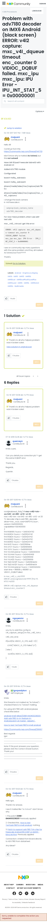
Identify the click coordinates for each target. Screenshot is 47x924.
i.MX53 (21, 276)
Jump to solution (14, 128)
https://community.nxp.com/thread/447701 (23, 151)
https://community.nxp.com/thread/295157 (23, 729)
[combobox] (23, 101)
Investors (30, 884)
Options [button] (39, 111)
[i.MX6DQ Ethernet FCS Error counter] (37, 376)
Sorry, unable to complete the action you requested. (20, 917)
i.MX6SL (26, 283)
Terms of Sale (23, 899)
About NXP (9, 884)
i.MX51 (15, 276)
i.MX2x (10, 276)
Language (36, 11)
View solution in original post (19, 346)
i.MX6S (20, 283)
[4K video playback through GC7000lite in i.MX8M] (33, 376)
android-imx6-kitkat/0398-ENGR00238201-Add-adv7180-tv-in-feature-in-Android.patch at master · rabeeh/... (22, 718)
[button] (25, 139)
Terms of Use (12, 899)
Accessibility (16, 902)
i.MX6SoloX (35, 283)
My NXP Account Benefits (29, 888)
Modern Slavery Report (37, 899)
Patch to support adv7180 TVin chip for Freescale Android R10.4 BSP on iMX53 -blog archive (24, 832)
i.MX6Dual (11, 280)
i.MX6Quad (12, 283)
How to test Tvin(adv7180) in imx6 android (22, 725)
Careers (20, 884)
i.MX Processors (10, 11)
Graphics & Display (30, 273)
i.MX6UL (10, 286)
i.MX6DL (28, 276)
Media (40, 884)
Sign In (42, 4)
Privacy (4, 899)
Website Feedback (28, 902)
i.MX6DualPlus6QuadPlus (26, 280)
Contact (10, 888)
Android (18, 273)
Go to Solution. (19, 263)
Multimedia (19, 286)
